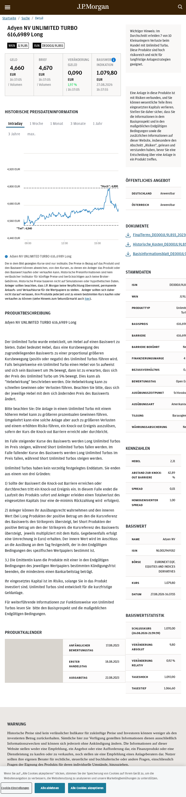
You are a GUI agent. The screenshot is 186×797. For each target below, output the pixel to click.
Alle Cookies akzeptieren (87, 788)
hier (87, 298)
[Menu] (7, 7)
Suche (26, 18)
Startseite (9, 18)
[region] (93, 781)
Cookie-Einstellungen (15, 788)
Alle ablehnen (50, 788)
